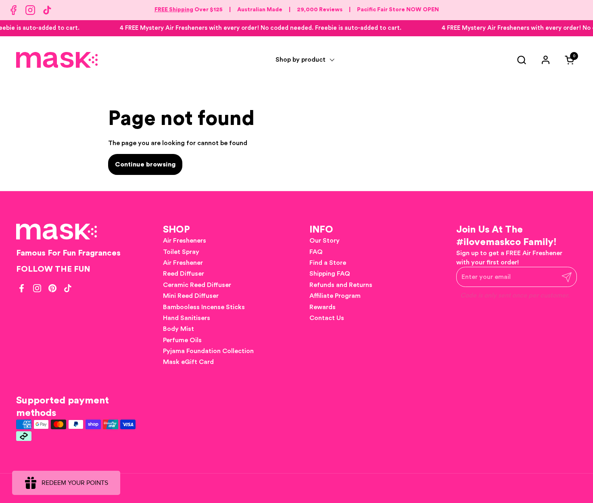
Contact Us (326, 318)
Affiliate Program (335, 296)
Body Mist (178, 329)
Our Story (324, 240)
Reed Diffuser (183, 273)
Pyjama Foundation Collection (208, 351)
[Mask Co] (57, 59)
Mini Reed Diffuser (191, 296)
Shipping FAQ (329, 273)
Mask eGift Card (188, 362)
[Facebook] (13, 10)
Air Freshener (183, 263)
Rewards (322, 307)
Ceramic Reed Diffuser (197, 285)
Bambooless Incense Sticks (204, 307)
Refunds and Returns (340, 285)
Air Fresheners (184, 240)
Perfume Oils (182, 340)
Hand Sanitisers (186, 318)
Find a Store (327, 263)
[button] (521, 60)
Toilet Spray (181, 252)
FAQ (316, 252)
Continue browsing (145, 164)
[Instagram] (30, 10)
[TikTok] (47, 10)
